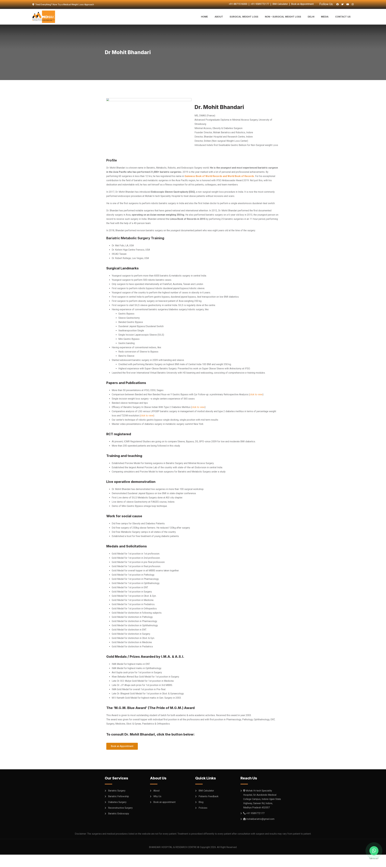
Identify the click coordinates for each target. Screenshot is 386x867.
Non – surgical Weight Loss (283, 16)
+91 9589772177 (255, 813)
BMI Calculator (280, 4)
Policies (203, 807)
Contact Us (343, 16)
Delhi (311, 16)
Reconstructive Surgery (120, 807)
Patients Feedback (208, 796)
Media (325, 16)
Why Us (157, 796)
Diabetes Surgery (117, 802)
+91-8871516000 (238, 4)
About (219, 16)
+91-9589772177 (260, 4)
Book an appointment (164, 802)
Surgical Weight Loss (244, 16)
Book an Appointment (302, 4)
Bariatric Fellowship (118, 796)
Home (204, 16)
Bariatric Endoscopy (118, 813)
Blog (201, 802)
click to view (256, 394)
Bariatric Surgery (116, 790)
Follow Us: (326, 4)
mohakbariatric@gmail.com (260, 819)
